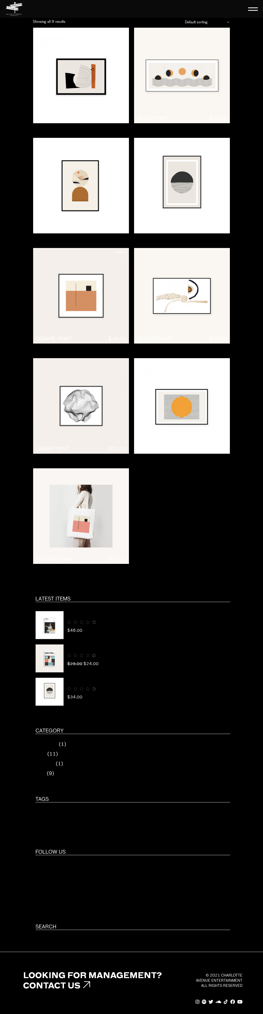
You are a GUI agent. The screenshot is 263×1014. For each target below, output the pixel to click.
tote (121, 824)
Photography (53, 824)
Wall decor (146, 824)
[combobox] (206, 22)
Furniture (44, 763)
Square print (54, 339)
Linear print (52, 449)
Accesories (46, 744)
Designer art (155, 339)
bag (71, 815)
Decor (109, 815)
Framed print (155, 228)
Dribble (43, 916)
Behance (44, 906)
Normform (78, 613)
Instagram (46, 876)
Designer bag (54, 559)
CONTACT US (51, 985)
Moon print (152, 118)
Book (40, 754)
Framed (155, 815)
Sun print (150, 449)
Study (102, 824)
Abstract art (54, 118)
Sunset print (53, 228)
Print (40, 773)
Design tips (79, 647)
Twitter (43, 896)
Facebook (45, 866)
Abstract (48, 815)
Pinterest (45, 886)
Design (132, 815)
